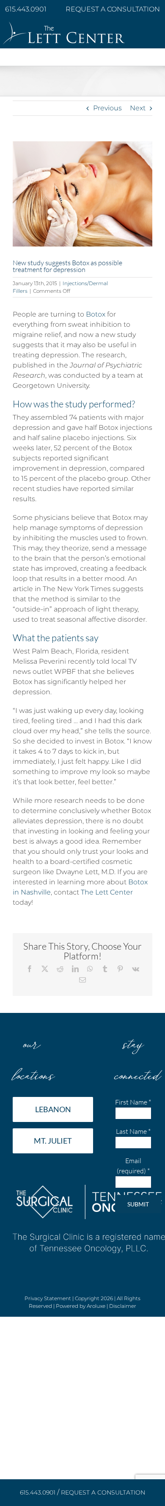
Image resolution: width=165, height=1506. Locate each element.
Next (138, 108)
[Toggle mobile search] (139, 61)
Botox (95, 314)
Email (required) (133, 1165)
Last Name (133, 1131)
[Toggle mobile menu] (156, 61)
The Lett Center (107, 892)
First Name (133, 1102)
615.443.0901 (26, 9)
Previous (107, 108)
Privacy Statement (48, 1298)
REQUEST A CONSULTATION (113, 9)
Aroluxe (96, 1306)
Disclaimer (122, 1306)
